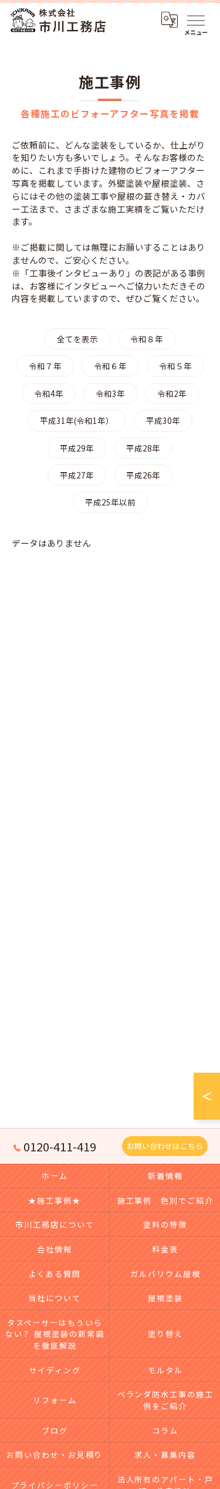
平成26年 (143, 475)
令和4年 (48, 393)
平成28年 (143, 448)
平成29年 (77, 448)
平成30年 (163, 420)
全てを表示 (77, 339)
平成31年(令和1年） (77, 420)
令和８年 (146, 339)
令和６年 (110, 366)
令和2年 (172, 393)
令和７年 (45, 366)
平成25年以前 (110, 502)
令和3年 (110, 393)
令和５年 (175, 366)
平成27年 (77, 475)
